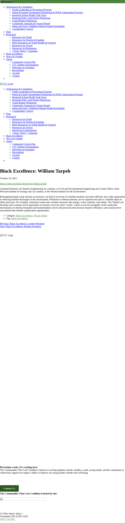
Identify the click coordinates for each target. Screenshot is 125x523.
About (9, 59)
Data (8, 31)
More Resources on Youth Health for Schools (34, 42)
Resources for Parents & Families (28, 40)
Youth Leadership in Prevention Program (32, 9)
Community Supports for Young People (31, 23)
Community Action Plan (24, 62)
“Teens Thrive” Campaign (25, 51)
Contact (16, 76)
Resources (11, 34)
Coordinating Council (22, 29)
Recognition (18, 70)
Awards (16, 73)
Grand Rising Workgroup (24, 20)
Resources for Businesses (24, 48)
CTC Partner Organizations (25, 65)
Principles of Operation (23, 67)
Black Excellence (14, 53)
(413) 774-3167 (7, 519)
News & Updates (14, 56)
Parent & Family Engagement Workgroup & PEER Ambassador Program (47, 12)
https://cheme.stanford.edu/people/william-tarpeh (23, 183)
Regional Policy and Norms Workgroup (31, 18)
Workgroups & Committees (19, 7)
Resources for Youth (22, 37)
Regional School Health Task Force (29, 15)
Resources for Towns (22, 45)
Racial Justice (40, 215)
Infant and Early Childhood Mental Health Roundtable (38, 26)
